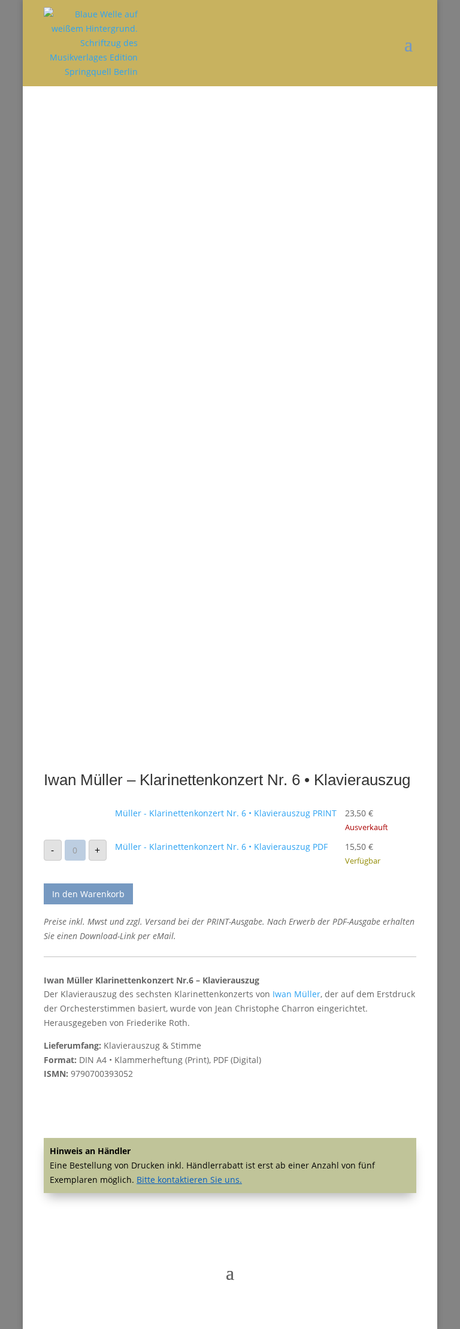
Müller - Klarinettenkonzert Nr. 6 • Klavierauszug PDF (221, 846)
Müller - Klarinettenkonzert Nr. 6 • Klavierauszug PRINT (226, 813)
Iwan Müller (296, 994)
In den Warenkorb (88, 894)
